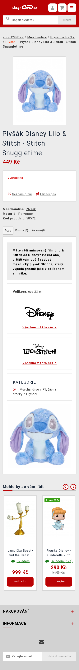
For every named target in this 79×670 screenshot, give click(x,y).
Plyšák (31, 209)
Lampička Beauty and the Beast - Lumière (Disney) (20, 553)
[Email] (41, 642)
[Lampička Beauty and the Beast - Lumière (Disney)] (20, 518)
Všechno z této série (39, 327)
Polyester (25, 214)
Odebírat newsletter (59, 656)
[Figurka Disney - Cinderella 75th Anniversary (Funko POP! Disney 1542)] (58, 518)
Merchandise (29, 389)
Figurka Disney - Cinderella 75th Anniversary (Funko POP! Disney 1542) (58, 553)
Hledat (67, 20)
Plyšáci (31, 394)
